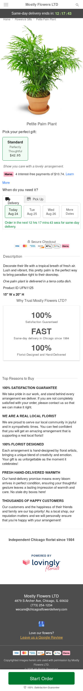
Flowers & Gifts (23, 19)
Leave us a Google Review (41, 637)
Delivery (13, 202)
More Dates (70, 211)
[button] (74, 681)
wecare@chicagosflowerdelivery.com (41, 609)
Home (6, 19)
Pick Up (38, 199)
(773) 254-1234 (41, 605)
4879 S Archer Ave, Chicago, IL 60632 (41, 600)
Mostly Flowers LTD (41, 4)
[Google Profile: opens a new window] (42, 624)
